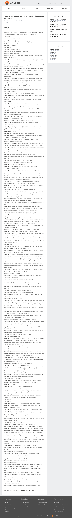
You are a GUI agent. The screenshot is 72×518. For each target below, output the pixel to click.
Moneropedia (8, 504)
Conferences (53, 55)
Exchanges (53, 58)
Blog (37, 8)
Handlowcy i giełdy (42, 502)
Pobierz (23, 8)
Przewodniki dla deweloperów (12, 506)
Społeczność (50, 8)
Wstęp (9, 8)
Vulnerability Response (52, 3)
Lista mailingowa (25, 506)
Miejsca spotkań (25, 504)
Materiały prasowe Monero (60, 508)
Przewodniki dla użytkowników (12, 508)
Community (53, 52)
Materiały (64, 8)
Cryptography (20, 490)
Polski (63, 3)
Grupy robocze (25, 502)
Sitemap (49, 516)
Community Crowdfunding (39, 3)
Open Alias (56, 502)
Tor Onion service (24, 516)
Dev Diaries (13, 490)
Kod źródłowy (40, 516)
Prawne (32, 516)
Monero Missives (54, 49)
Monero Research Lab (30, 490)
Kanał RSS (56, 516)
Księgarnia (7, 509)
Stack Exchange (41, 504)
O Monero (7, 502)
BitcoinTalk (40, 506)
